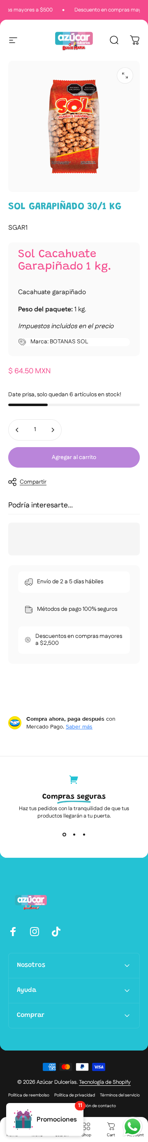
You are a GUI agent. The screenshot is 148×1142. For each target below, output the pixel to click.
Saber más (79, 726)
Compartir (33, 482)
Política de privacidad (74, 1095)
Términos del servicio (120, 1095)
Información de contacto (92, 1106)
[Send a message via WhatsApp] (132, 1126)
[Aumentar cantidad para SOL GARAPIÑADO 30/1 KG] (52, 430)
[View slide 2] (74, 834)
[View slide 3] (84, 834)
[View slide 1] (64, 834)
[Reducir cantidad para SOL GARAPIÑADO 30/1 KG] (17, 430)
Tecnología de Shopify (105, 1082)
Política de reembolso (28, 1095)
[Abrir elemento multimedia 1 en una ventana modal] (125, 75)
